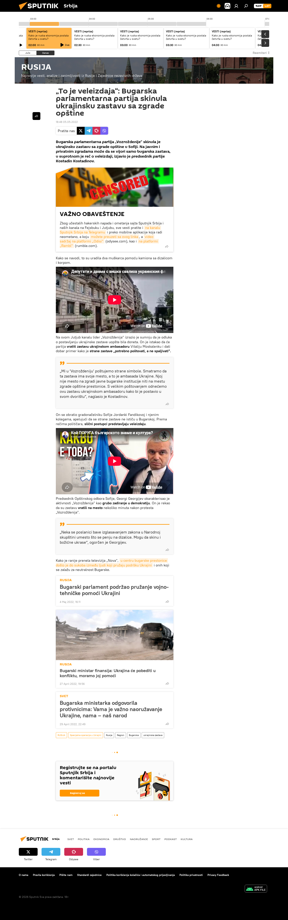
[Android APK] (256, 889)
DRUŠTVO (119, 839)
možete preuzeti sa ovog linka (114, 236)
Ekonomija (101, 839)
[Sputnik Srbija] (40, 11)
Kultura (187, 839)
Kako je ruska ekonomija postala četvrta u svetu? (48, 37)
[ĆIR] (258, 6)
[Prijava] (236, 6)
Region (120, 735)
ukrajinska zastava (152, 735)
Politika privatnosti (191, 875)
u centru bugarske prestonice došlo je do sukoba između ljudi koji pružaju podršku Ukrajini (112, 562)
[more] (167, 246)
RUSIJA (66, 580)
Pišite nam (65, 875)
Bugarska (134, 735)
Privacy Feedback (218, 875)
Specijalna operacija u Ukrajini (85, 735)
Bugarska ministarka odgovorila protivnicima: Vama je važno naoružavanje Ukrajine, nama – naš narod (111, 709)
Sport (156, 839)
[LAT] (267, 6)
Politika (84, 839)
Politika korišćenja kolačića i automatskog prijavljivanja (140, 875)
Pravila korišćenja (44, 875)
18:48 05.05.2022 (67, 122)
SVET (64, 696)
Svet (70, 839)
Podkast (170, 839)
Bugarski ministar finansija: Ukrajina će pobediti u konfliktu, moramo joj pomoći (108, 673)
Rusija (109, 735)
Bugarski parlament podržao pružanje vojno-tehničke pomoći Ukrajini (114, 590)
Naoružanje (139, 839)
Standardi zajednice (89, 875)
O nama (23, 875)
